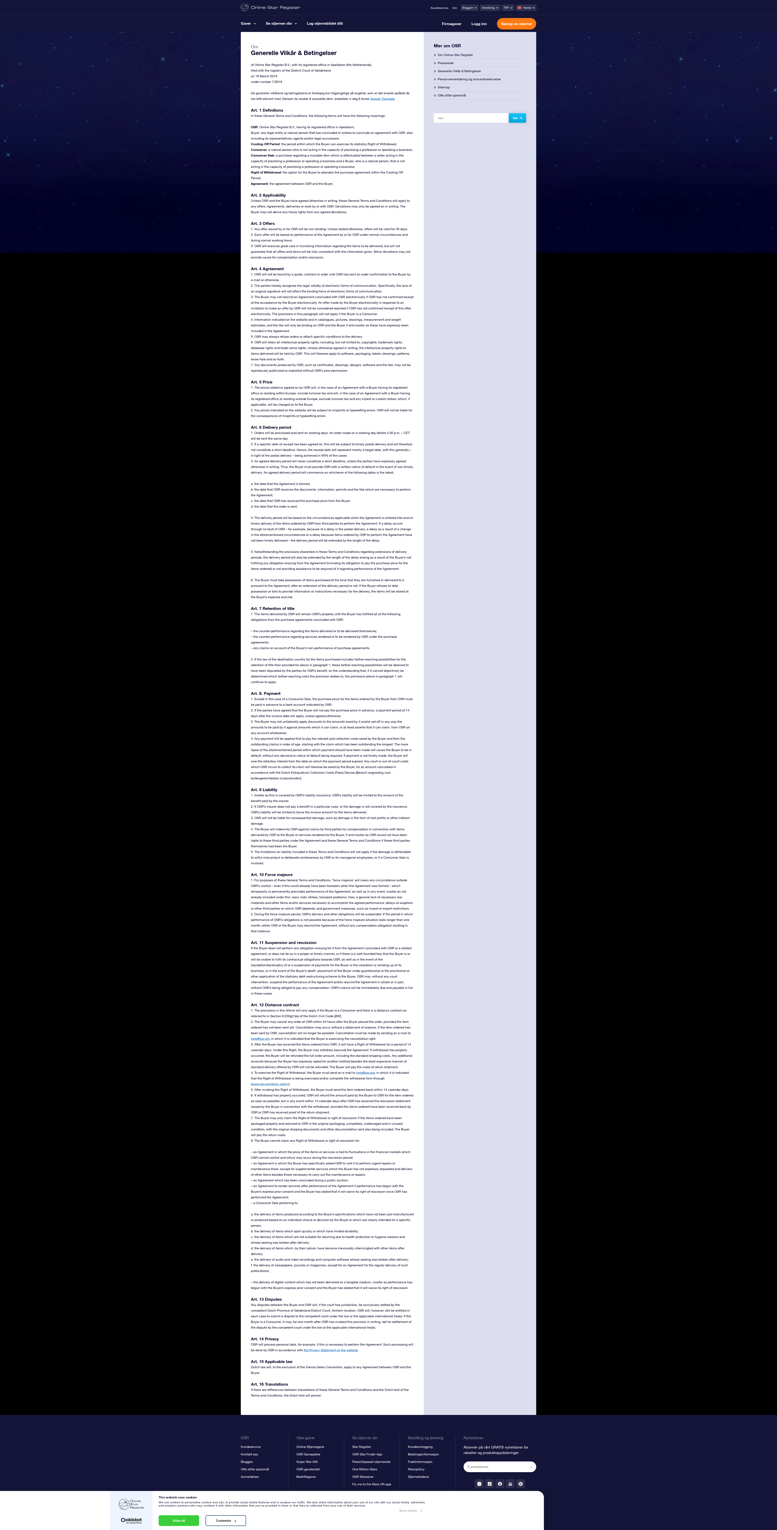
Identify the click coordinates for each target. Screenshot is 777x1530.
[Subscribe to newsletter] (531, 1467)
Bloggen (467, 7)
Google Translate (382, 99)
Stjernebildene (418, 1476)
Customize (223, 1520)
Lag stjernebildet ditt (325, 23)
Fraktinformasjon (420, 1461)
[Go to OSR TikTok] (489, 1483)
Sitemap (444, 87)
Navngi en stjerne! (516, 23)
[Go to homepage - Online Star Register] (270, 7)
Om (454, 8)
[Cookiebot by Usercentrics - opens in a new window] (131, 1521)
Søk (515, 118)
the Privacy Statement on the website (331, 1350)
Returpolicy (416, 1469)
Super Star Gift (307, 1461)
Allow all (179, 1520)
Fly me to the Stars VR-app (371, 1484)
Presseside (446, 63)
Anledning (488, 7)
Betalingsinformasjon (423, 1454)
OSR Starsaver (363, 1476)
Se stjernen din (279, 23)
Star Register (361, 1447)
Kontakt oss (249, 1454)
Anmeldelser (250, 1476)
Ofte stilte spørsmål (452, 95)
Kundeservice (439, 8)
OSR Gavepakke (308, 1454)
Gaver (246, 23)
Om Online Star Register (455, 55)
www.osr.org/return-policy (270, 1084)
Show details (408, 1510)
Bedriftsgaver (306, 1476)
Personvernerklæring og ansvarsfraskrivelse (469, 79)
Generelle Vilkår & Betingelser (459, 71)
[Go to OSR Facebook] (499, 1483)
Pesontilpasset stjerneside (371, 1461)
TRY (506, 7)
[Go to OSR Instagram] (479, 1483)
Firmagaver (451, 23)
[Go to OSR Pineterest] (520, 1483)
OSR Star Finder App (367, 1454)
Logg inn (479, 23)
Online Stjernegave (310, 1447)
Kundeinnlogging (420, 1447)
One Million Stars (364, 1469)
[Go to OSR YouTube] (510, 1483)
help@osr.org (260, 1038)
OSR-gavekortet (308, 1469)
